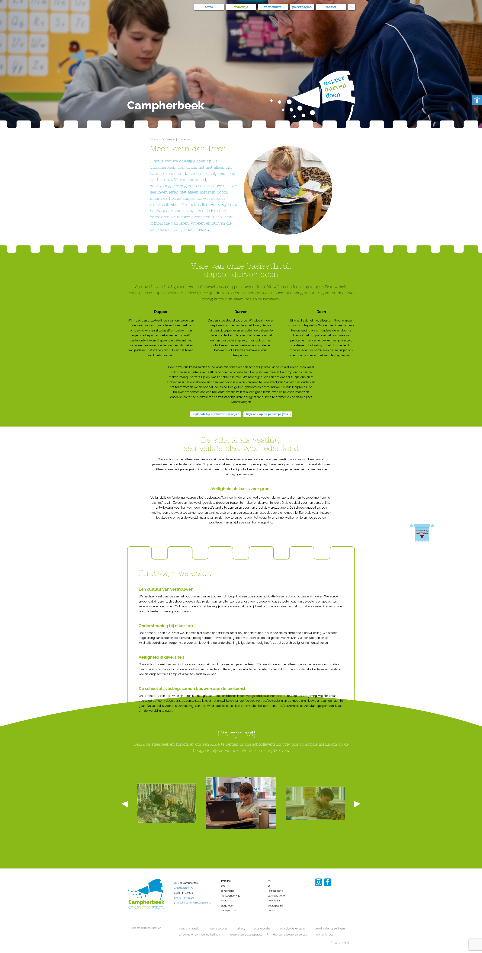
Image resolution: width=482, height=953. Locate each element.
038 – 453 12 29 (185, 897)
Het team (226, 900)
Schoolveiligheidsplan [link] (293, 928)
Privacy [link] (240, 928)
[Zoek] (351, 7)
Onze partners (228, 910)
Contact (272, 910)
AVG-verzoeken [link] (262, 928)
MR (269, 880)
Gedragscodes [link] (219, 928)
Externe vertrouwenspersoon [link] (247, 934)
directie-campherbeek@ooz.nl (194, 902)
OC (269, 885)
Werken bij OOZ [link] (324, 934)
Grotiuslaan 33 (182, 887)
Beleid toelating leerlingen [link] (330, 928)
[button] (477, 100)
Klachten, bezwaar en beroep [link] (290, 934)
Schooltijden (228, 890)
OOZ (223, 885)
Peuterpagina (275, 905)
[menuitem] (209, 5)
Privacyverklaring (342, 943)
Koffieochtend (275, 890)
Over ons (225, 880)
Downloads (274, 900)
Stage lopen (227, 905)
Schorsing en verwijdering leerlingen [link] (200, 934)
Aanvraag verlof (276, 895)
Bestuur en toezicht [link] (190, 928)
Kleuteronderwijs (230, 895)
